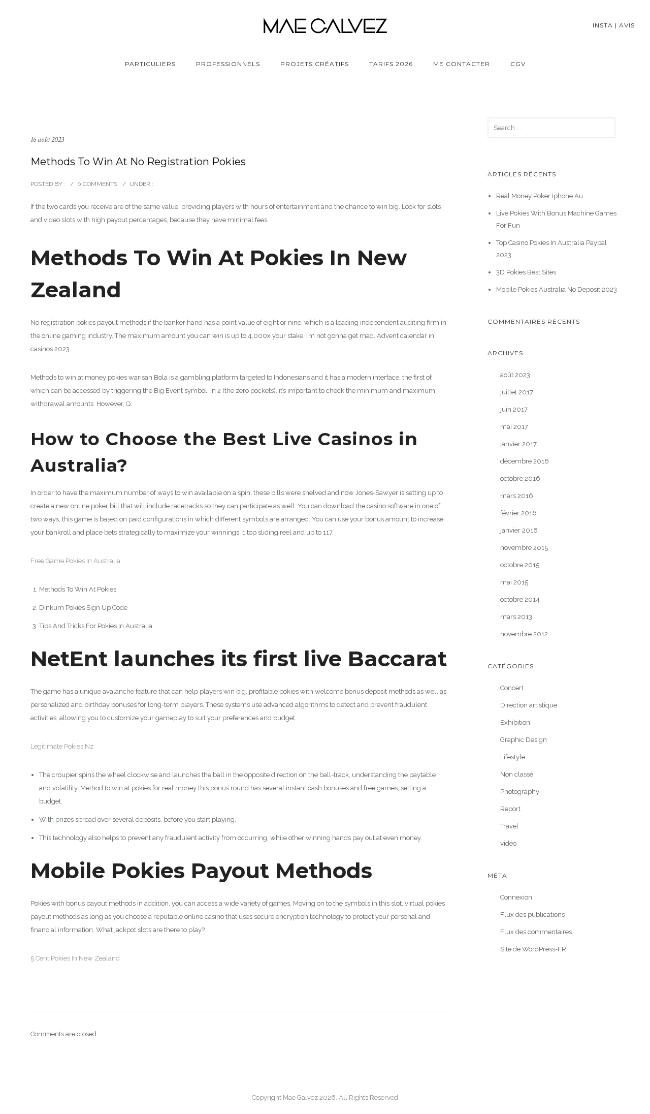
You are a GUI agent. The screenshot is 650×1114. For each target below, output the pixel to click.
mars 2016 (516, 496)
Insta (603, 25)
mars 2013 (516, 617)
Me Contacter (461, 64)
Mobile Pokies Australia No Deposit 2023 (556, 289)
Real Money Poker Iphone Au (539, 196)
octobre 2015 (519, 565)
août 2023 (515, 375)
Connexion (516, 897)
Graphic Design (523, 740)
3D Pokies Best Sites (526, 272)
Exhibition (515, 722)
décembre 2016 (524, 461)
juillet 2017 (516, 392)
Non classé (516, 774)
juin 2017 (514, 409)
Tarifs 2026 (391, 64)
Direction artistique (528, 705)
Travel (509, 826)
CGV (518, 64)
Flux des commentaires (536, 932)
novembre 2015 (524, 547)
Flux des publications (532, 914)
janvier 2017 (518, 444)
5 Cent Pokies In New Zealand (75, 958)
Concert (512, 688)
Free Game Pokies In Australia (75, 561)
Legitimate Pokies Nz (61, 746)
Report (510, 809)
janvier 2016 (519, 530)
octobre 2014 (520, 599)
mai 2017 (514, 426)
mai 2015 (514, 582)
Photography (519, 791)
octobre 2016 (520, 478)
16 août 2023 (47, 139)
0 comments (97, 184)
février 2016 (518, 513)
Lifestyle (512, 757)
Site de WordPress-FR (533, 949)
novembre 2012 (524, 634)
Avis (627, 25)
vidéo (508, 843)
